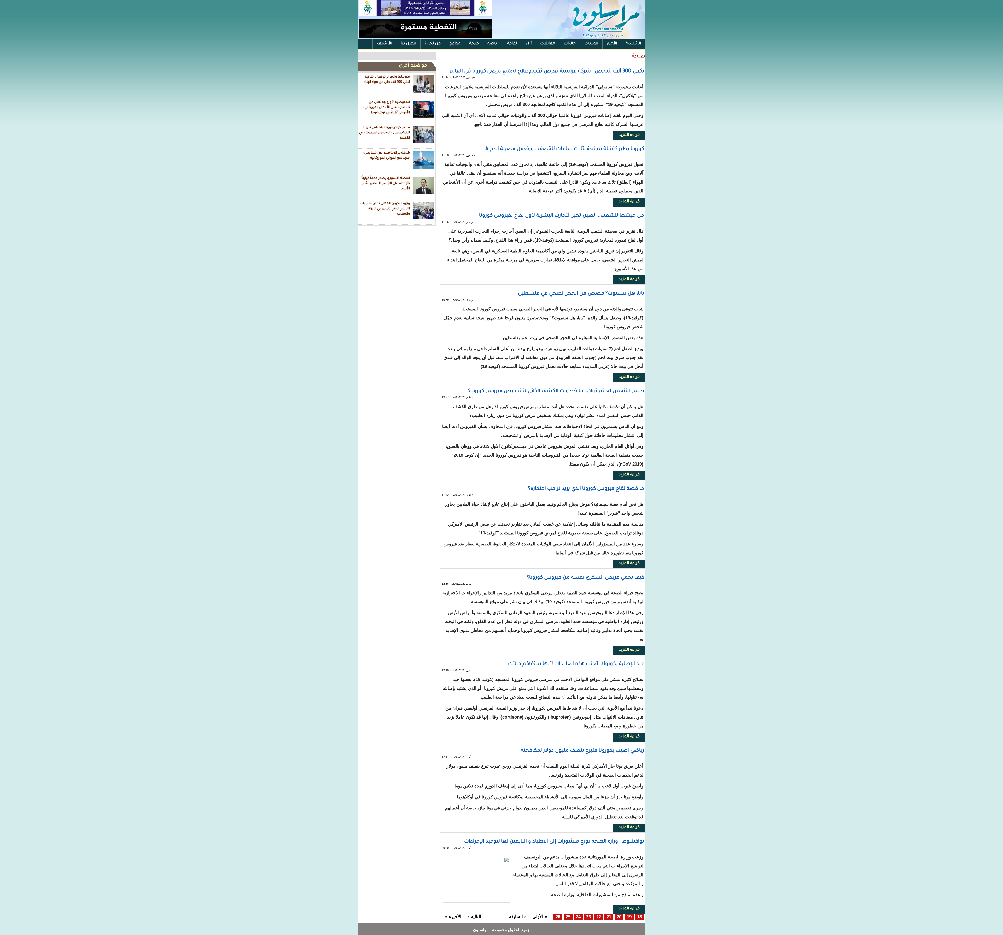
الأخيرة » (453, 916)
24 (578, 916)
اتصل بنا (408, 44)
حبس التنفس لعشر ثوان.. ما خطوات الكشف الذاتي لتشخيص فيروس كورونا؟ (556, 391)
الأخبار (612, 44)
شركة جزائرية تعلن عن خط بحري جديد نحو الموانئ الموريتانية (386, 155)
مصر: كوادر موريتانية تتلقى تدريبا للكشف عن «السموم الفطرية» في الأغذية (384, 133)
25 (568, 916)
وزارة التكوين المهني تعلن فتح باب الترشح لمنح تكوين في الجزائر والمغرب (385, 209)
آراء (529, 44)
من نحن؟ (433, 44)
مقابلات (547, 44)
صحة (474, 44)
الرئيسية (633, 44)
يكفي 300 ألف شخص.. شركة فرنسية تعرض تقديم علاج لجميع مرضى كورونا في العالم (547, 71)
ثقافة (512, 44)
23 (588, 916)
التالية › (474, 916)
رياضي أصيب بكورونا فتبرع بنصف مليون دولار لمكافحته (582, 751)
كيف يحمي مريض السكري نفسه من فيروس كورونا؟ (585, 577)
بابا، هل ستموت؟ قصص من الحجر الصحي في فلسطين (581, 293)
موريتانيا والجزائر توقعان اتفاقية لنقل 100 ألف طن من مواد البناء (387, 79)
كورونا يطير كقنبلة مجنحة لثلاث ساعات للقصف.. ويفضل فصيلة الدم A (564, 149)
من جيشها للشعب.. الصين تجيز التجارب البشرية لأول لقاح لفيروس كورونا (561, 216)
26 (558, 916)
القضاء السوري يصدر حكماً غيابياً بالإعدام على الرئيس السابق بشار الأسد (386, 183)
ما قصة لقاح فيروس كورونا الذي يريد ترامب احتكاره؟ (586, 489)
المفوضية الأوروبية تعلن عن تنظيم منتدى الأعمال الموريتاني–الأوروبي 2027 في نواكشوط (386, 107)
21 (609, 916)
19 (629, 916)
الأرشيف (384, 44)
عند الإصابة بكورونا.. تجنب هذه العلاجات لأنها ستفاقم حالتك (576, 664)
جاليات (570, 44)
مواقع (454, 44)
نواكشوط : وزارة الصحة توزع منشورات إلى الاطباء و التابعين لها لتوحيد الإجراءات (554, 841)
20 (619, 916)
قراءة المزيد (626, 135)
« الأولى (539, 916)
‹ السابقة (517, 916)
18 (639, 916)
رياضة (492, 44)
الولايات (591, 44)
